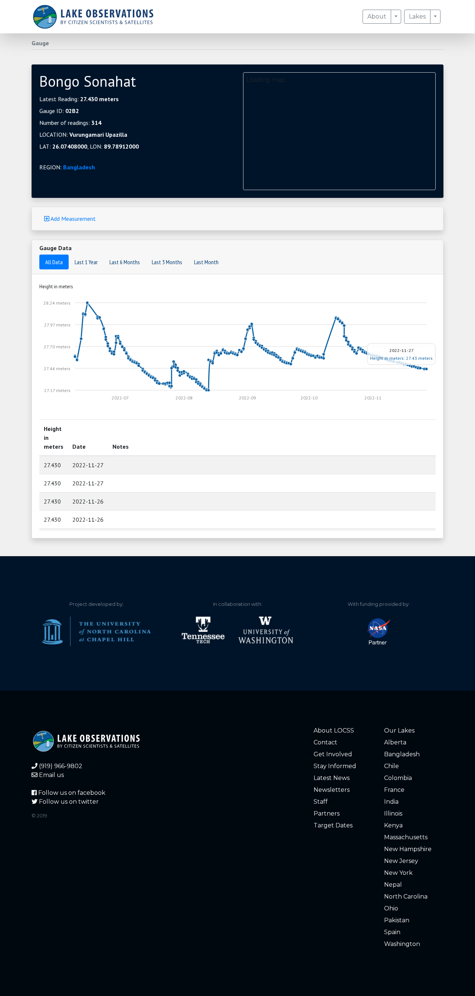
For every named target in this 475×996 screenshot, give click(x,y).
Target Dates (333, 825)
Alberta (395, 742)
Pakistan (396, 920)
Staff (321, 801)
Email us (50, 774)
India (391, 801)
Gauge (40, 43)
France (394, 789)
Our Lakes (399, 730)
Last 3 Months (167, 262)
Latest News (332, 777)
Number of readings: (70, 122)
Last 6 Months (124, 262)
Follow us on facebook (71, 792)
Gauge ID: (59, 110)
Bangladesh (79, 167)
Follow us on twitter (68, 801)
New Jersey (401, 860)
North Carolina (406, 896)
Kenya (393, 825)
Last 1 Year (86, 262)
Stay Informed (335, 766)
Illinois (393, 813)
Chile (391, 766)
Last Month (206, 262)
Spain (392, 932)
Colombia (398, 777)
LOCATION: (83, 134)
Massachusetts (406, 837)
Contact (325, 742)
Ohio (391, 908)
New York (398, 872)
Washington (402, 943)
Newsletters (332, 789)
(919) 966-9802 (59, 766)
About (376, 16)
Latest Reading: (79, 99)
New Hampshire (408, 849)
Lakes (417, 16)
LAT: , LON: (89, 146)
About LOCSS (334, 730)
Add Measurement (72, 218)
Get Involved (333, 754)
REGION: (67, 167)
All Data (54, 262)
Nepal (393, 884)
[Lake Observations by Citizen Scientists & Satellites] (93, 16)
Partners (327, 813)
